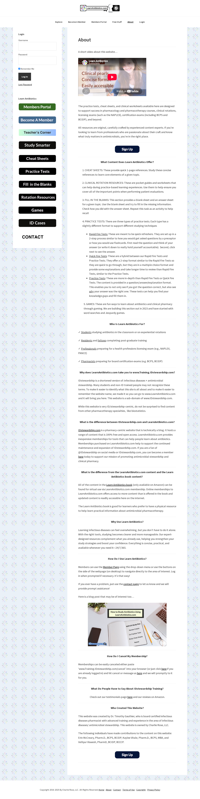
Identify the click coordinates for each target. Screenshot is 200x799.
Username (23, 40)
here (80, 456)
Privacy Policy (153, 789)
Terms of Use (128, 789)
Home (101, 789)
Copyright (141, 789)
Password (22, 54)
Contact (117, 789)
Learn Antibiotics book (119, 484)
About (109, 789)
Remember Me (27, 68)
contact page (131, 584)
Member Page (111, 567)
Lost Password (25, 84)
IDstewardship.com (89, 430)
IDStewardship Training (100, 8)
